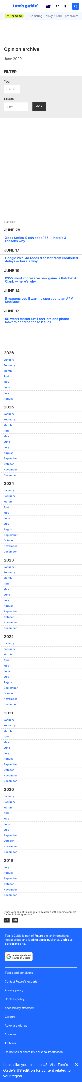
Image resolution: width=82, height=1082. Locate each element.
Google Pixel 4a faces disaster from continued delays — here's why (41, 259)
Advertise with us (16, 1025)
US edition (26, 1070)
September (11, 458)
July (6, 393)
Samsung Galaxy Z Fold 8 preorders (54, 16)
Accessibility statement (19, 1008)
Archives (10, 1043)
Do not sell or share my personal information (34, 1052)
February (9, 365)
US (15, 920)
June (7, 387)
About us (10, 1034)
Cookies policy (14, 999)
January (9, 359)
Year (7, 81)
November (10, 469)
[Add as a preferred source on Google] (19, 956)
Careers (10, 1016)
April (7, 376)
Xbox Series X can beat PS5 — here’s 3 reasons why (35, 239)
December (10, 475)
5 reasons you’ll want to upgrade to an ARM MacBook (39, 300)
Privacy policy (14, 990)
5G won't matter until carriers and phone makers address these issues (37, 320)
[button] (75, 6)
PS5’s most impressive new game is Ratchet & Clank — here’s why (40, 279)
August (8, 398)
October (9, 463)
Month (9, 99)
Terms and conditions (19, 972)
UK (6, 920)
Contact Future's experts (21, 981)
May (6, 381)
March (8, 370)
